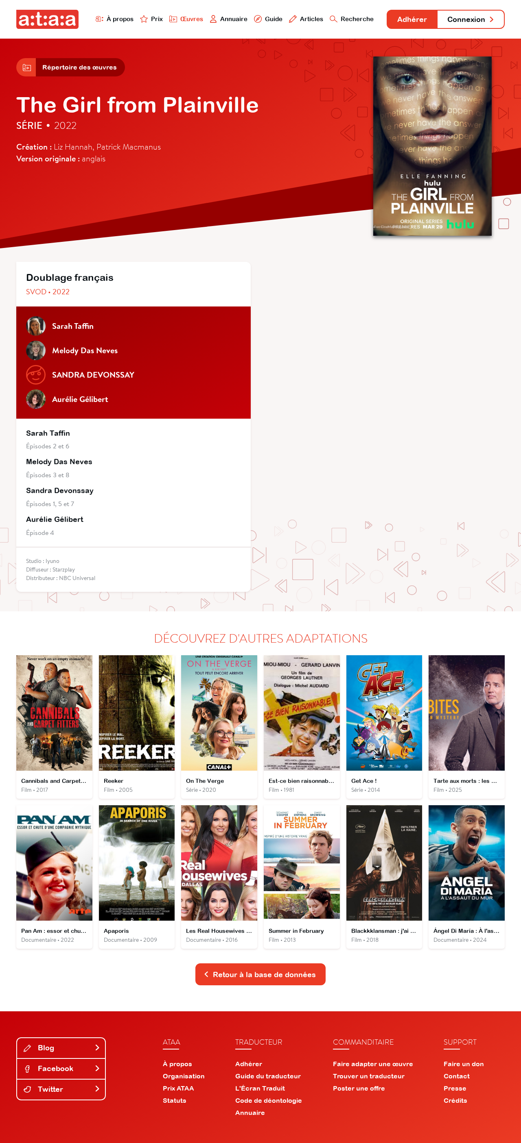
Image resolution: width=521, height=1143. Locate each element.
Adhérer (412, 19)
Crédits (455, 1100)
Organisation (184, 1076)
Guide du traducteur (268, 1076)
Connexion (466, 19)
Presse (455, 1088)
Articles (311, 18)
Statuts (174, 1100)
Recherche (357, 18)
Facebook (54, 1068)
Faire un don (464, 1063)
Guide (273, 18)
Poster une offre (359, 1088)
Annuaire (233, 18)
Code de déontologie (268, 1100)
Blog (45, 1047)
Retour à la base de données (264, 974)
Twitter (49, 1089)
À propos (120, 18)
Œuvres (191, 18)
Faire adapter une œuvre (373, 1063)
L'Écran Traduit (260, 1088)
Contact (457, 1076)
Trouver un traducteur (369, 1076)
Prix (157, 18)
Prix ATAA (178, 1088)
